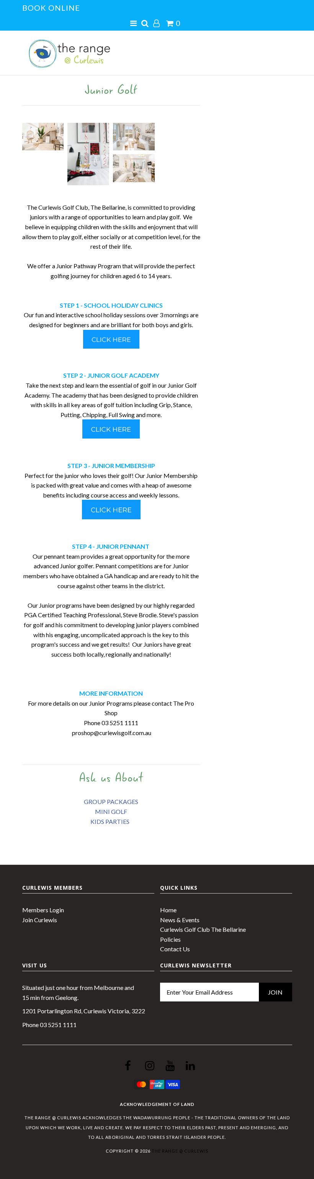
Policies (170, 939)
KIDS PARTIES (110, 821)
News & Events (180, 919)
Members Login (43, 909)
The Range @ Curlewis (180, 1150)
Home (168, 909)
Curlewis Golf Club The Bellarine (203, 929)
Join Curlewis (39, 919)
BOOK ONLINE (51, 7)
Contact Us (175, 948)
